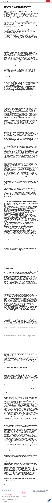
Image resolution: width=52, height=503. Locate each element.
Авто (15, 1)
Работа (19, 1)
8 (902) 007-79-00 (9, 494)
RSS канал (23, 492)
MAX (22, 495)
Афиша (12, 1)
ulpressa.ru (39, 491)
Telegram (23, 493)
